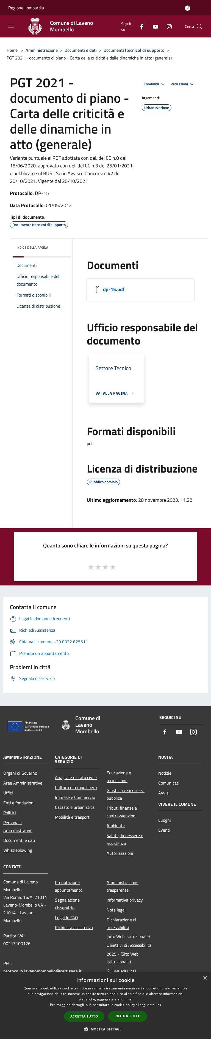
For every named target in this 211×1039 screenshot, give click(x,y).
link (158, 1004)
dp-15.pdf (113, 289)
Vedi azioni (180, 84)
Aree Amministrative (22, 783)
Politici (9, 812)
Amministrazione (42, 50)
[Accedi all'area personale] (187, 8)
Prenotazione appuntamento (68, 886)
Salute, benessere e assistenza (125, 839)
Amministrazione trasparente (122, 886)
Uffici (8, 793)
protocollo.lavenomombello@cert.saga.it (42, 971)
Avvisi (164, 793)
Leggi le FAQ (66, 917)
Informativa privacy (125, 900)
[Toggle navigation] (11, 26)
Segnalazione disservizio (67, 904)
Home (12, 50)
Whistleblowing (17, 850)
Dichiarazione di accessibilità (121, 923)
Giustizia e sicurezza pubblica (126, 794)
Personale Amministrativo (17, 826)
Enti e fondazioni (19, 802)
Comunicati (168, 783)
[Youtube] (153, 26)
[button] (105, 1029)
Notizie (164, 773)
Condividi (152, 84)
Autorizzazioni (120, 853)
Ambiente (116, 825)
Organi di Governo (20, 773)
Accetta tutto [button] (84, 1016)
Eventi (164, 830)
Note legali (117, 910)
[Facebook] (139, 26)
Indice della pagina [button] (32, 247)
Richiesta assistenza (74, 927)
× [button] (205, 978)
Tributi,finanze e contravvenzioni (122, 812)
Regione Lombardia (26, 7)
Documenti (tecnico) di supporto (134, 50)
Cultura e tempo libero (76, 787)
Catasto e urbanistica (75, 807)
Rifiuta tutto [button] (128, 1016)
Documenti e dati (81, 50)
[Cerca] (199, 26)
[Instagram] (167, 26)
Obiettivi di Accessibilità (129, 945)
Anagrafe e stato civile (76, 777)
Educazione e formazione (119, 776)
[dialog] (105, 1005)
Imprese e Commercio (75, 797)
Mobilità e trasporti (73, 817)
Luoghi (164, 820)
